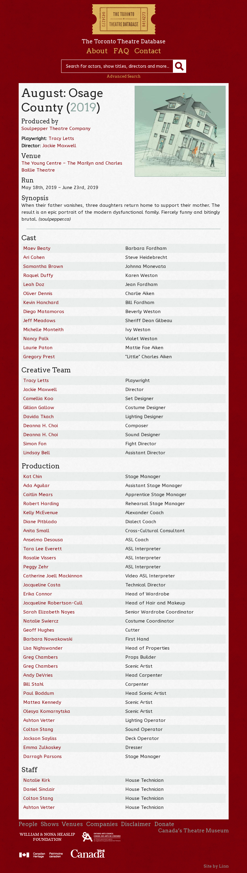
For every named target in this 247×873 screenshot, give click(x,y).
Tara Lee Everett (42, 548)
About (97, 51)
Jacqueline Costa (42, 585)
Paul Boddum (38, 693)
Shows (50, 824)
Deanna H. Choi (40, 425)
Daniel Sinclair (39, 789)
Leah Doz (33, 284)
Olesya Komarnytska (46, 711)
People (28, 824)
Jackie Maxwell (59, 145)
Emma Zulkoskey (42, 747)
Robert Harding (41, 503)
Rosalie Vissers (39, 558)
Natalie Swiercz (40, 621)
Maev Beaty (36, 248)
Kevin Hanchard (41, 302)
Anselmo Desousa (43, 539)
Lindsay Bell (36, 452)
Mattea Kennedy (42, 702)
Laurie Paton (37, 347)
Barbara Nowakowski (47, 639)
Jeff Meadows (39, 320)
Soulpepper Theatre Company (55, 128)
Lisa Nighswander (43, 648)
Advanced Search (124, 76)
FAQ (121, 51)
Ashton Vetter (39, 720)
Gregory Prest (39, 356)
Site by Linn (216, 866)
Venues (72, 824)
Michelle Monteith (43, 329)
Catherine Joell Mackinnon (52, 576)
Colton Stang (38, 729)
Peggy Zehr (35, 567)
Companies (102, 824)
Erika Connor (37, 594)
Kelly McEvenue (40, 512)
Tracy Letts (61, 138)
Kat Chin (32, 476)
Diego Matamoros (43, 311)
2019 (83, 107)
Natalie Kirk (36, 780)
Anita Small (36, 530)
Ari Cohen (34, 257)
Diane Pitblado (40, 521)
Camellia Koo (38, 398)
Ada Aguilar (36, 485)
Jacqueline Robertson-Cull (53, 603)
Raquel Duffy (38, 275)
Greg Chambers (40, 657)
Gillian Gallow (38, 407)
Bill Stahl (33, 684)
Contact (147, 51)
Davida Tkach (38, 416)
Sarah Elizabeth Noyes (49, 612)
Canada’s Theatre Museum (193, 831)
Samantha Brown (43, 266)
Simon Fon (34, 443)
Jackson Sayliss (40, 738)
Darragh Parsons (42, 756)
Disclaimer (136, 824)
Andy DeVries (38, 675)
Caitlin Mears (38, 494)
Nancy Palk (35, 338)
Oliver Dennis (37, 293)
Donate (164, 824)
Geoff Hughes (38, 630)
